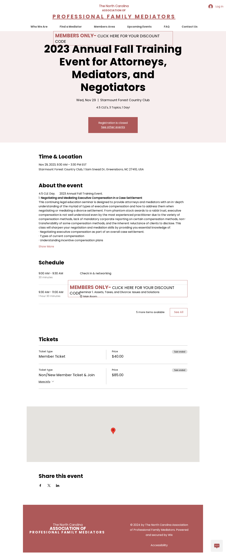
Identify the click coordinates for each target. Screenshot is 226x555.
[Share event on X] (49, 485)
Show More (46, 246)
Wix (170, 535)
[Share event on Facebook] (40, 485)
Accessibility (159, 545)
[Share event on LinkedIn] (57, 485)
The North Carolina (114, 6)
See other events (113, 127)
